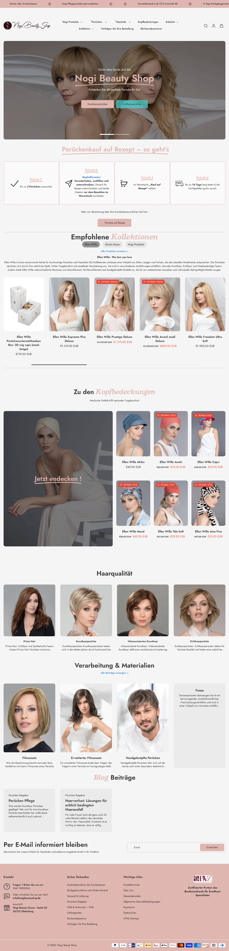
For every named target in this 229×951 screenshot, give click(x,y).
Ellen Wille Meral (133, 531)
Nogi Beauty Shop (67, 945)
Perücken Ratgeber (77, 901)
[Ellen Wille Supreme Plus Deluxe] (69, 304)
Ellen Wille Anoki (171, 462)
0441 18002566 (21, 888)
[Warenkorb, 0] (221, 25)
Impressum (129, 907)
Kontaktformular (131, 885)
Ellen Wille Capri (208, 462)
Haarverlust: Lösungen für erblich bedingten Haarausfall (86, 805)
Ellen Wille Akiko (133, 462)
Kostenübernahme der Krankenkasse (86, 885)
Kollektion (84, 28)
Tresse (199, 690)
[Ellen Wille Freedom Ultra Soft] (205, 304)
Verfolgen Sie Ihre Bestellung (117, 28)
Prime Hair (29, 641)
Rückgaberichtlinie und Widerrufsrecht (87, 890)
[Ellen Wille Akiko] (133, 433)
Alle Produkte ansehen (113, 251)
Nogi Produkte (70, 22)
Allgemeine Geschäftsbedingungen (141, 901)
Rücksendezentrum (151, 28)
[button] (30, 877)
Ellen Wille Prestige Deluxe (114, 337)
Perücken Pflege (22, 800)
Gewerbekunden (132, 896)
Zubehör (170, 22)
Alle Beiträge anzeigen (113, 673)
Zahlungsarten (74, 912)
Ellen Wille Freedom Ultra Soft (205, 339)
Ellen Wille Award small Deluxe (160, 339)
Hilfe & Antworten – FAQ (80, 907)
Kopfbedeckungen (148, 22)
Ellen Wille (91, 244)
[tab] (107, 134)
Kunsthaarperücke (86, 641)
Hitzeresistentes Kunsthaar (143, 641)
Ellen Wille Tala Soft (171, 531)
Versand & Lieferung (78, 896)
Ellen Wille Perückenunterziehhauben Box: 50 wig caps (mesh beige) (24, 343)
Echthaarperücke (199, 641)
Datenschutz (129, 912)
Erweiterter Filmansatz (86, 758)
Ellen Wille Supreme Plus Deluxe (69, 339)
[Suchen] (206, 25)
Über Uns (128, 890)
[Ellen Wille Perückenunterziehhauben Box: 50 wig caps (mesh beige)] (24, 304)
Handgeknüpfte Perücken (143, 758)
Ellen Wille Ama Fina (208, 531)
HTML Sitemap (131, 918)
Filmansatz (29, 758)
